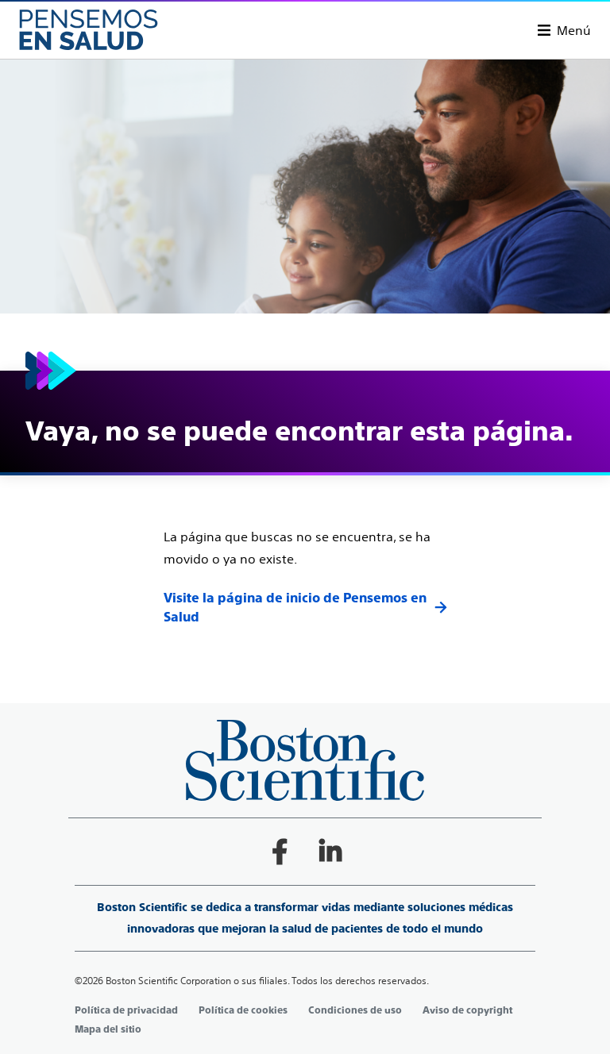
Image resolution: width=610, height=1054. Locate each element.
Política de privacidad (126, 1010)
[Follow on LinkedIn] (330, 851)
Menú (574, 30)
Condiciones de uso (355, 1010)
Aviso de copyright (467, 1010)
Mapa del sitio (108, 1029)
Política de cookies (243, 1010)
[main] (305, 343)
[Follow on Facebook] (279, 851)
